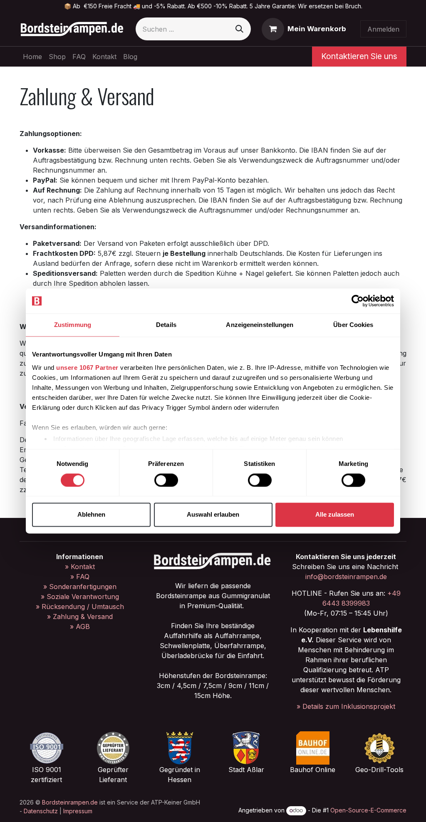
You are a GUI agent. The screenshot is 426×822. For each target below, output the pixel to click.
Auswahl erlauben (213, 514)
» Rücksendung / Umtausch (80, 606)
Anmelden (383, 29)
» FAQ (79, 576)
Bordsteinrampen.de (70, 802)
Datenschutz (41, 811)
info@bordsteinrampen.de (346, 576)
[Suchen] (239, 28)
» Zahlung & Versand (80, 616)
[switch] (166, 480)
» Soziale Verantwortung (80, 596)
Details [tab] (166, 324)
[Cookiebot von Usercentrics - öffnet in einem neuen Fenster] (357, 301)
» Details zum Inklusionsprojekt (346, 706)
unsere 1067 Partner (87, 367)
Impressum (77, 811)
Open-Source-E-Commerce (368, 810)
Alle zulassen (334, 514)
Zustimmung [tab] (72, 324)
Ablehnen (91, 514)
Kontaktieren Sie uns (359, 56)
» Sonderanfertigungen (79, 586)
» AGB (80, 626)
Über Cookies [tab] (353, 324)
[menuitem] (32, 56)
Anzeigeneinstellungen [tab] (259, 324)
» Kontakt (80, 566)
